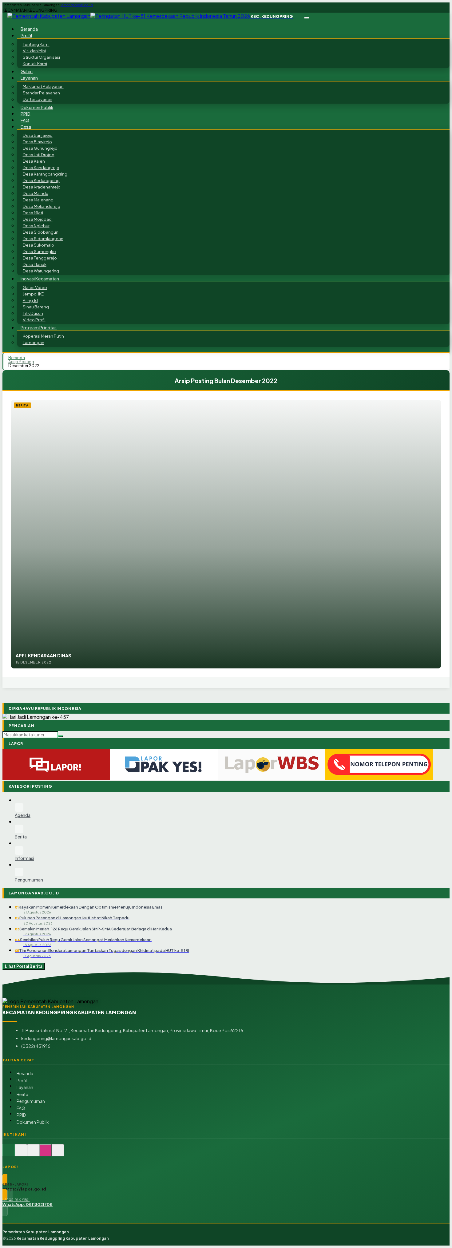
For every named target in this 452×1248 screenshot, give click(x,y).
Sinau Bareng (36, 306)
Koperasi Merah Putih (43, 336)
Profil (22, 1080)
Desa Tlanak (34, 264)
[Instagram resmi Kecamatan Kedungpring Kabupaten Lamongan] (45, 1153)
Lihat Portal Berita (23, 966)
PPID (21, 1115)
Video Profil (34, 319)
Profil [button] (26, 35)
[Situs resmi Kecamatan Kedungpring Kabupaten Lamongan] (8, 1153)
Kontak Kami (35, 63)
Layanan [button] (29, 78)
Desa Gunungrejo (40, 148)
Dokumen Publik (37, 107)
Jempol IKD (34, 293)
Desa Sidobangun (40, 232)
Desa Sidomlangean (43, 238)
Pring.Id (30, 300)
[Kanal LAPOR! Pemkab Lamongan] (21, 1153)
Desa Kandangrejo (41, 167)
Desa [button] (26, 126)
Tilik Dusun (33, 313)
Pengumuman (31, 1101)
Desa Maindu (35, 193)
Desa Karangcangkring (45, 173)
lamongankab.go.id (77, 5)
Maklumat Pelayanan (43, 86)
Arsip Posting (21, 361)
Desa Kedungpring (41, 180)
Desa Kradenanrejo (42, 186)
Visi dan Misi (34, 50)
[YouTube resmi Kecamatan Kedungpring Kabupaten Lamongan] (58, 1153)
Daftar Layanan (37, 99)
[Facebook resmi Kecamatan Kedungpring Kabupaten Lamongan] (33, 1153)
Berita (22, 1094)
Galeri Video (35, 287)
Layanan (25, 1087)
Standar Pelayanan (41, 93)
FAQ (21, 1108)
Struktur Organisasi (41, 57)
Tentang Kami (36, 44)
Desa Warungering (41, 270)
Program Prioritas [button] (39, 327)
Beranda (25, 1073)
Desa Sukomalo (38, 245)
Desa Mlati (33, 212)
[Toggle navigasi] (306, 17)
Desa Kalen (34, 161)
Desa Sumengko (39, 251)
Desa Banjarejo (38, 135)
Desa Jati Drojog (38, 154)
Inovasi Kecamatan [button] (40, 278)
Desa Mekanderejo (41, 206)
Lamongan (33, 342)
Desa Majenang (38, 199)
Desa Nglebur (36, 225)
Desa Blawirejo (37, 141)
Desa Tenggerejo (40, 257)
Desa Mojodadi (38, 219)
